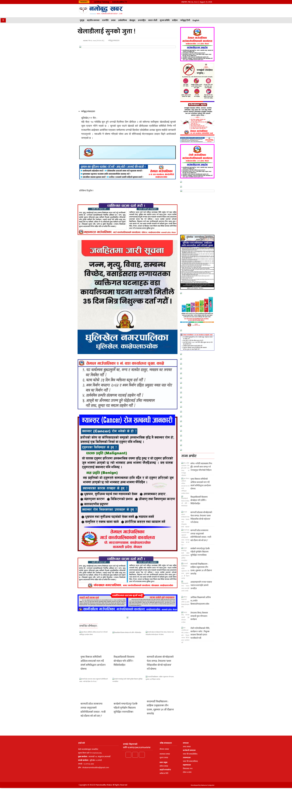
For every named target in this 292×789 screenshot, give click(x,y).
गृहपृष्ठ (82, 20)
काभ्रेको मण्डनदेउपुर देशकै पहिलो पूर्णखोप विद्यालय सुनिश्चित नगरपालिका (126, 708)
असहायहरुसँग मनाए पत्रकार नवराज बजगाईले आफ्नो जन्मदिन (201, 585)
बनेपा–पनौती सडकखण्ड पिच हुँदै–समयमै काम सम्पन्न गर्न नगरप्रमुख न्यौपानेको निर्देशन (201, 467)
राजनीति (105, 20)
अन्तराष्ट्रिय (142, 20)
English (196, 20)
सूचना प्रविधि (164, 20)
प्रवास (113, 20)
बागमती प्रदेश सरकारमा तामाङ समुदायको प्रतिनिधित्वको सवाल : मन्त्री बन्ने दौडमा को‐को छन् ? (93, 710)
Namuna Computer (207, 785)
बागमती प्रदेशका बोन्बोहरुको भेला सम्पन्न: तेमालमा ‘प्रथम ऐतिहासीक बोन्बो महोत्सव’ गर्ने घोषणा (160, 663)
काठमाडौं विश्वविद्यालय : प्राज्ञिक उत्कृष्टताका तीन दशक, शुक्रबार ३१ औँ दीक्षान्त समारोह (160, 707)
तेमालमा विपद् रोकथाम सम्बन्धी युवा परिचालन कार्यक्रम (199, 616)
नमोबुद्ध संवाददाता (113, 40)
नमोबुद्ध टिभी (185, 20)
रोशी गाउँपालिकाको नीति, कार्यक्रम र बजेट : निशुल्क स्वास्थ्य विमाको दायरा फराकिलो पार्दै (200, 633)
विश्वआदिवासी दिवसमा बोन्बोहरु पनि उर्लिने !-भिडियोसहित (124, 661)
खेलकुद (132, 20)
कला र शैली (152, 20)
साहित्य (175, 20)
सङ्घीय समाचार (93, 20)
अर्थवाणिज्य (122, 20)
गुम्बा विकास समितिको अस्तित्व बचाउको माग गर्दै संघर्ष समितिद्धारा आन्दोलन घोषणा (93, 663)
